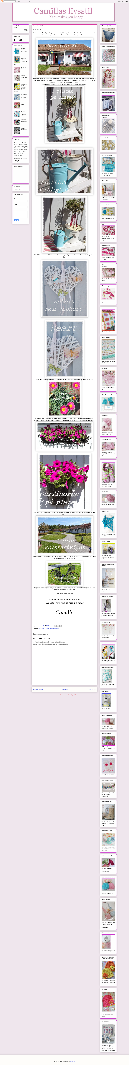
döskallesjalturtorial (18, 155)
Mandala (16, 143)
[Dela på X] (58, 626)
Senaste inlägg (38, 689)
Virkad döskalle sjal (24, 128)
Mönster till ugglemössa (24, 120)
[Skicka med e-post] (55, 626)
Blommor (41, 628)
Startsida (65, 689)
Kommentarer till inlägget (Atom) (69, 695)
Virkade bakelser (23, 103)
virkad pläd (17, 158)
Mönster (16, 144)
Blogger (72, 1061)
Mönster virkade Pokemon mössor (23, 113)
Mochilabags (24, 143)
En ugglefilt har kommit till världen (24, 96)
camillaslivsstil (18, 153)
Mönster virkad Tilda (24, 76)
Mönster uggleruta (23, 144)
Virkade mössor (23, 149)
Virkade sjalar (18, 152)
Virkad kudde (24, 146)
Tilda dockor (17, 146)
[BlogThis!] (56, 626)
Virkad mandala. (18, 148)
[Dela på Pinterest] (61, 626)
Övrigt (16, 160)
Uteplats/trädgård (54, 628)
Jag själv (46, 628)
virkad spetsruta (23, 158)
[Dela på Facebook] (60, 626)
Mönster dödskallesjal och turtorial (24, 50)
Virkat (25, 151)
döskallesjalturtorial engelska (20, 157)
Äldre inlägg (91, 689)
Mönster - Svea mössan (24, 68)
